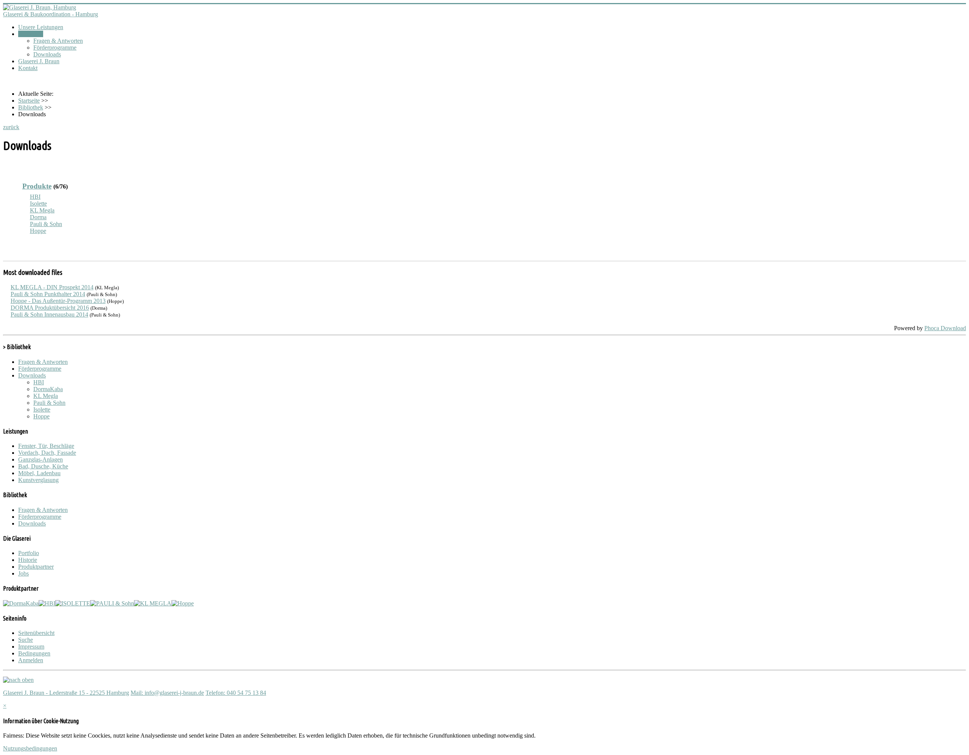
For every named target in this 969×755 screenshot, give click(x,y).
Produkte (36, 186)
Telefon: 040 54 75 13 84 (236, 692)
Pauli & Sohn (46, 224)
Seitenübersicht (36, 633)
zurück (11, 127)
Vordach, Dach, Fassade (47, 452)
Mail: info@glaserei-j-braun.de (167, 692)
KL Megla (42, 210)
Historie (27, 560)
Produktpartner (36, 566)
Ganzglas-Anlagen (40, 459)
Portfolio (28, 553)
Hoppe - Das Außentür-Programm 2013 (58, 301)
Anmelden (30, 660)
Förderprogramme (54, 47)
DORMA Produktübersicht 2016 (50, 307)
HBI (35, 196)
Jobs (23, 573)
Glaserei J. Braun (38, 61)
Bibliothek (30, 34)
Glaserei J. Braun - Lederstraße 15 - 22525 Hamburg (66, 692)
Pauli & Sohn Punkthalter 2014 (48, 294)
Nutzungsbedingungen (30, 748)
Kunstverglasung (38, 480)
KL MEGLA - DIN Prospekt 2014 (52, 287)
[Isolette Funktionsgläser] (72, 603)
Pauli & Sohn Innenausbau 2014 (49, 314)
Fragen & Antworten (58, 40)
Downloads (47, 54)
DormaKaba (48, 389)
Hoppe (38, 231)
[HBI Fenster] (47, 603)
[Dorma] (21, 603)
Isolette (38, 203)
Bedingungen (34, 653)
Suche (25, 639)
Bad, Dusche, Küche (43, 466)
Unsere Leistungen (40, 27)
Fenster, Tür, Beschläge (46, 446)
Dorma (38, 217)
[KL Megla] (152, 603)
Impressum (31, 646)
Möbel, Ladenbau (39, 473)
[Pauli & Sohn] (112, 603)
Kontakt (27, 68)
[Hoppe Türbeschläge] (182, 603)
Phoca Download (945, 328)
